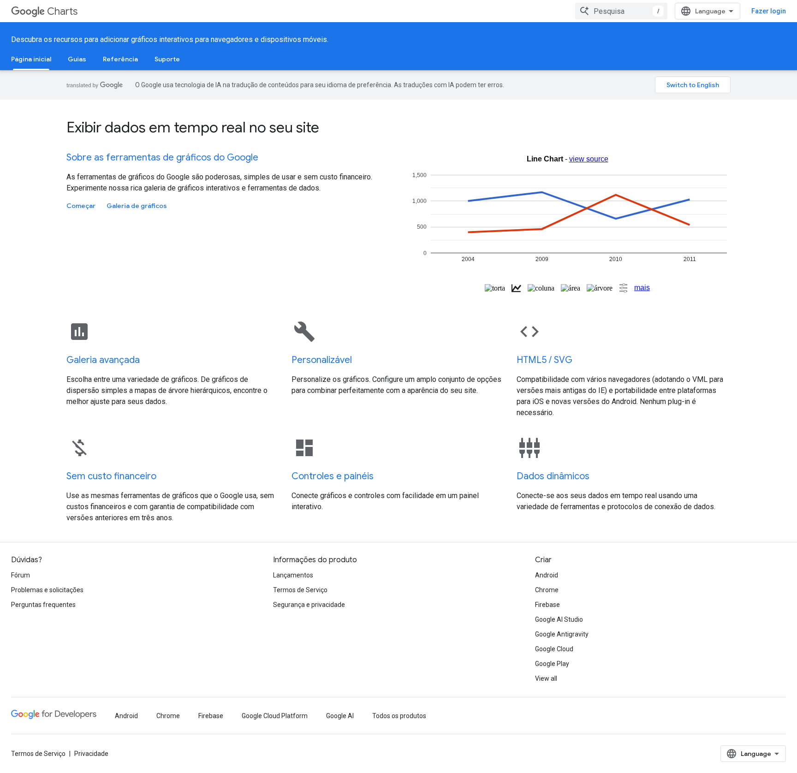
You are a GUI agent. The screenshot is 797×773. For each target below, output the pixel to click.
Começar (80, 206)
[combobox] (621, 11)
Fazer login (768, 11)
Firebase (547, 604)
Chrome (547, 590)
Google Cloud (554, 649)
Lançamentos (293, 575)
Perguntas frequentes (43, 604)
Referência (120, 59)
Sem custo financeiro (111, 476)
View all (546, 678)
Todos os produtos (399, 715)
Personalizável (321, 360)
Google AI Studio (559, 619)
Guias (77, 59)
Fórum (20, 575)
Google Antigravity (562, 634)
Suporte (167, 59)
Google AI (340, 715)
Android (546, 575)
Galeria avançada (103, 360)
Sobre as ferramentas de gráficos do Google (162, 157)
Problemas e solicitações (47, 590)
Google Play (552, 663)
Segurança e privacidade (309, 604)
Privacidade (91, 753)
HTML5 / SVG (544, 360)
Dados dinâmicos (553, 476)
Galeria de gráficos (137, 206)
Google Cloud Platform (275, 715)
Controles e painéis (332, 476)
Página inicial (31, 59)
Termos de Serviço (300, 590)
